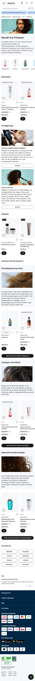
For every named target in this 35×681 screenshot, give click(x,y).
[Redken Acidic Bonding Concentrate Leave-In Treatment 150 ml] (10, 101)
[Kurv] (32, 3)
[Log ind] (22, 3)
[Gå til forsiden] (11, 3)
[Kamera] (29, 8)
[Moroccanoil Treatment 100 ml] (10, 330)
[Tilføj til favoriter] (17, 102)
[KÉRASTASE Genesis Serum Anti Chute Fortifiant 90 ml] (10, 420)
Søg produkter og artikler (10, 8)
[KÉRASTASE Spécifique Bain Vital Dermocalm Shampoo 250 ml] (10, 512)
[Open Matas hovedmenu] (3, 3)
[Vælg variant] (3, 348)
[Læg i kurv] (3, 119)
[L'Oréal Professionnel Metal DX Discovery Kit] (10, 236)
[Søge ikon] (32, 8)
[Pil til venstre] (26, 585)
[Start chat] (31, 677)
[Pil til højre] (32, 585)
